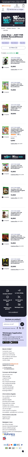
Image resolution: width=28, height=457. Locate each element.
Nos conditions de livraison (9, 356)
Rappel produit (6, 417)
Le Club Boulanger (7, 385)
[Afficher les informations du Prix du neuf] (16, 136)
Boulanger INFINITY (7, 390)
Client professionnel (7, 389)
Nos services (5, 380)
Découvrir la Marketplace (9, 430)
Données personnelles (8, 401)
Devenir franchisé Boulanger (10, 426)
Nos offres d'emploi (7, 424)
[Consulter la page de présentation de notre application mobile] (6, 342)
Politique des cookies (8, 405)
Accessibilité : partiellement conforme (12, 412)
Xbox (19, 28)
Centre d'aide (6, 360)
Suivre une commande (8, 355)
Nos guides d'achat (7, 358)
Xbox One (22, 43)
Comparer (6, 67)
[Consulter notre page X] (20, 328)
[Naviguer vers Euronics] (13, 434)
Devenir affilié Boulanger (9, 428)
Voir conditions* (13, 312)
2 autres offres (15, 174)
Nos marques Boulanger (8, 381)
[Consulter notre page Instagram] (23, 328)
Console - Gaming (11, 28)
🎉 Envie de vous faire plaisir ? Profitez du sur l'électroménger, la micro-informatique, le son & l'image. (13, 2)
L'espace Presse (6, 378)
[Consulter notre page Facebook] (17, 328)
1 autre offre (14, 69)
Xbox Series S (14, 43)
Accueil (3, 28)
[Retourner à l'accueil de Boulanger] (6, 5)
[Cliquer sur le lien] (14, 20)
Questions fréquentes (8, 353)
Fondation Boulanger (8, 387)
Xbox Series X (5, 43)
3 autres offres (15, 246)
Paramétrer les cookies (8, 403)
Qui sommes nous (7, 374)
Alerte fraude (6, 418)
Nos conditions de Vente (9, 396)
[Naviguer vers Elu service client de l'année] (13, 438)
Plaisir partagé (6, 376)
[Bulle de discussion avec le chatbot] (22, 451)
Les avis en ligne (6, 408)
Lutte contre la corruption (9, 410)
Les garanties (6, 398)
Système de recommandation (10, 407)
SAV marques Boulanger (8, 383)
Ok (22, 324)
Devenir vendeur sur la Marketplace (12, 431)
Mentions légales (7, 400)
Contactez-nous (7, 351)
